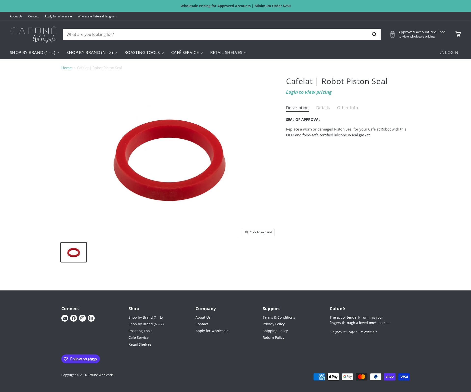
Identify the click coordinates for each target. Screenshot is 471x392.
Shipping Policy (275, 330)
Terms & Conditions (279, 317)
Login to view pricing (308, 92)
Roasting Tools (142, 52)
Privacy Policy (274, 324)
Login (451, 52)
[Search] (374, 34)
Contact (33, 16)
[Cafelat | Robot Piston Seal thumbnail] (73, 252)
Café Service (185, 52)
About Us (16, 16)
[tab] (297, 109)
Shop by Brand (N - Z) (90, 52)
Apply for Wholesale (58, 16)
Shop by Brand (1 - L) (33, 52)
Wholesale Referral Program (97, 16)
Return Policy (273, 337)
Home (66, 68)
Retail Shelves (226, 52)
